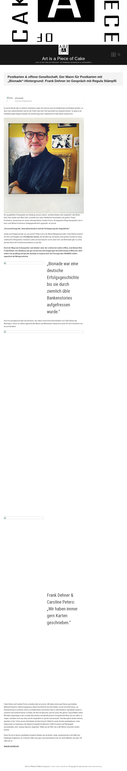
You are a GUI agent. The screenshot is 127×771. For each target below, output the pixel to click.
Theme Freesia (55, 766)
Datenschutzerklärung (95, 766)
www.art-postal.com (11, 746)
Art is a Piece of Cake (63, 58)
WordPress (64, 766)
